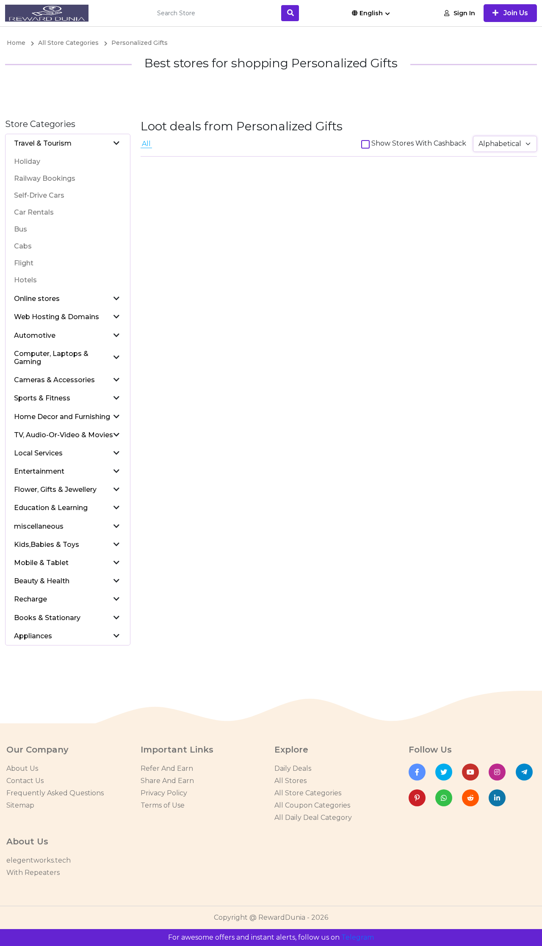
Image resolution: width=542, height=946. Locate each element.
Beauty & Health (41, 581)
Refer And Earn (167, 768)
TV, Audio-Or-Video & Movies (63, 435)
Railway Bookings (44, 178)
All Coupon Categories (312, 805)
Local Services (38, 453)
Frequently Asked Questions (55, 793)
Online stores (37, 299)
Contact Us (25, 781)
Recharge (30, 599)
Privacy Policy (164, 793)
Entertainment (39, 471)
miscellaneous (39, 526)
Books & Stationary (47, 618)
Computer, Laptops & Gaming (51, 358)
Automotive (34, 335)
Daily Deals (292, 768)
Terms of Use (163, 805)
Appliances (33, 636)
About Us (22, 768)
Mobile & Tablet (41, 563)
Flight (23, 263)
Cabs (23, 246)
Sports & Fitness (42, 398)
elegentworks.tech (38, 860)
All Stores (290, 781)
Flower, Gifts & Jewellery (55, 489)
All (146, 144)
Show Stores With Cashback (418, 143)
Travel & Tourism (43, 143)
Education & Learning (51, 508)
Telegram (357, 937)
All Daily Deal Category (313, 818)
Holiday (27, 161)
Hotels (25, 280)
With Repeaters (33, 873)
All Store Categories (307, 793)
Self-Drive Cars (39, 195)
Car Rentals (34, 212)
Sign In (464, 13)
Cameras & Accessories (54, 380)
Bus (20, 229)
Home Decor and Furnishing (62, 417)
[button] (116, 143)
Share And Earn (167, 781)
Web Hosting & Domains (56, 317)
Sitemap (20, 805)
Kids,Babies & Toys (46, 545)
